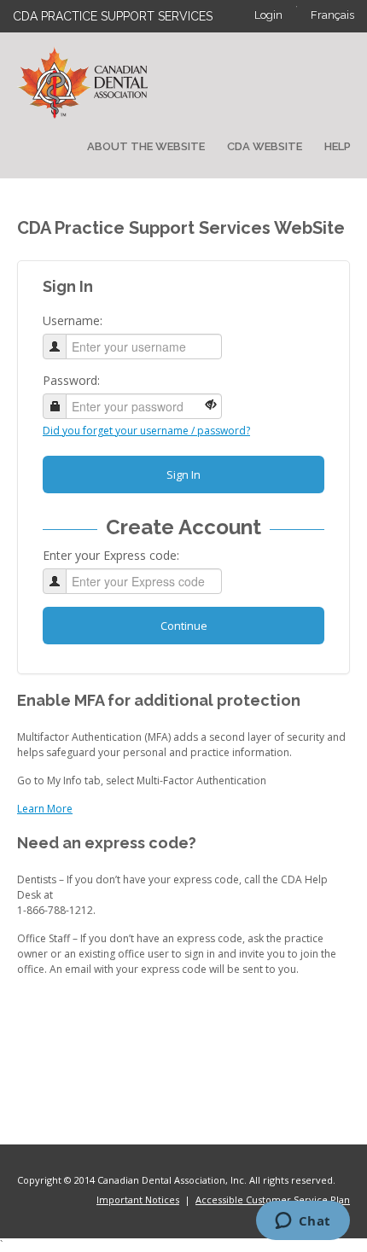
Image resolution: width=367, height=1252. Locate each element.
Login (268, 15)
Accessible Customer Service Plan (272, 1199)
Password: (71, 380)
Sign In (183, 474)
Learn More (45, 808)
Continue (183, 625)
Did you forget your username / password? (146, 430)
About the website (146, 146)
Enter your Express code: (111, 555)
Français (332, 15)
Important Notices (137, 1199)
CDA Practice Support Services (113, 16)
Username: (72, 320)
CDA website (264, 146)
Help (337, 146)
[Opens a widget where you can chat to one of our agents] (302, 1222)
